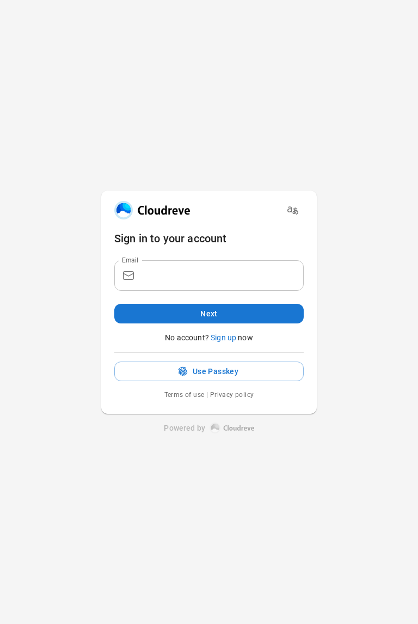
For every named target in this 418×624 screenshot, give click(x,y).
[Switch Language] (293, 210)
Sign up (223, 337)
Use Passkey (215, 371)
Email (130, 260)
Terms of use (184, 395)
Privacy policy (232, 395)
